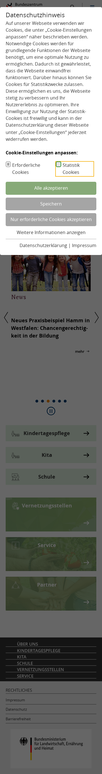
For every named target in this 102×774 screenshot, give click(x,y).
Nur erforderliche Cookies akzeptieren (51, 219)
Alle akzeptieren (51, 188)
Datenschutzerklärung (29, 125)
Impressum (84, 245)
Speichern (51, 204)
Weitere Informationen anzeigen (51, 232)
